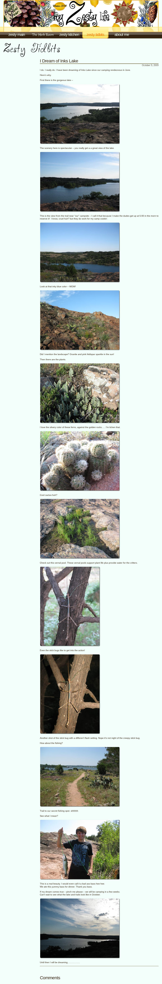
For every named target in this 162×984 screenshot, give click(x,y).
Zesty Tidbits (95, 34)
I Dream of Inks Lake (59, 60)
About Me (122, 34)
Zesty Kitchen (69, 34)
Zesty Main (16, 34)
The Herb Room (43, 32)
